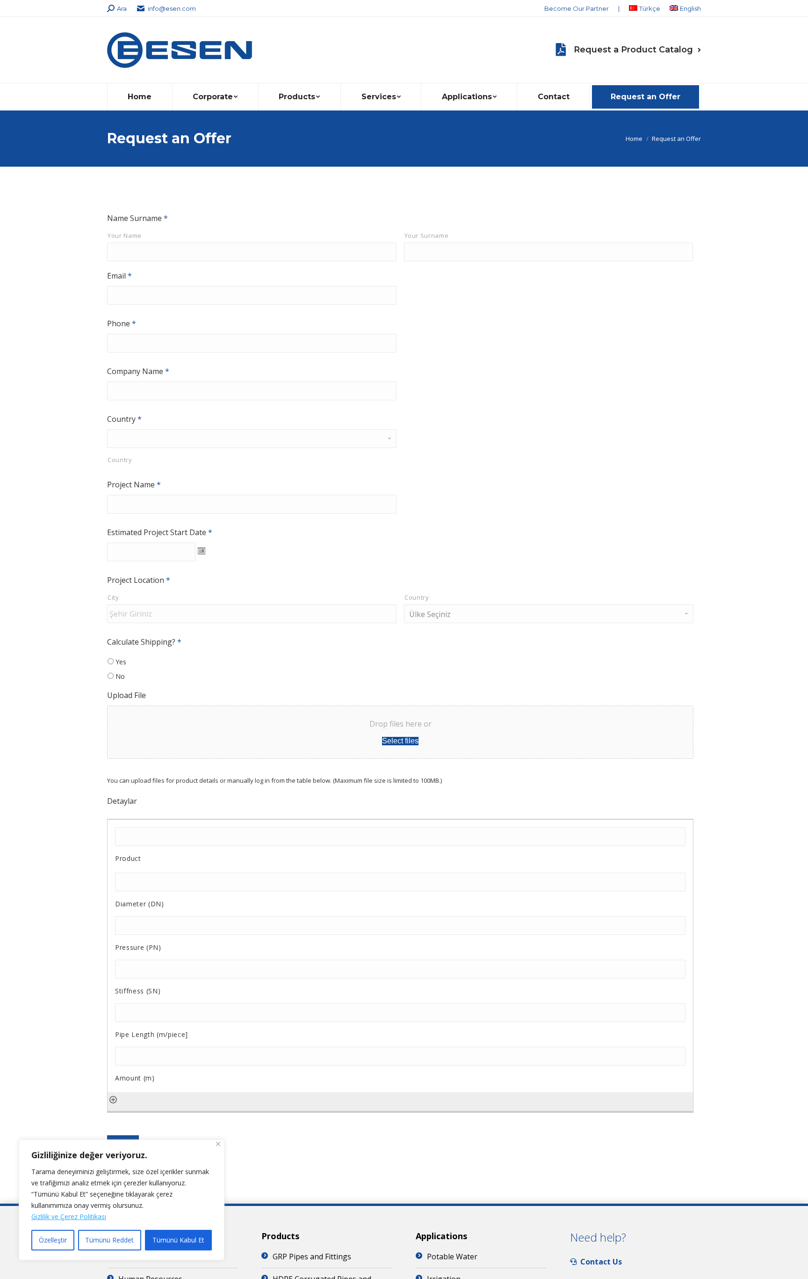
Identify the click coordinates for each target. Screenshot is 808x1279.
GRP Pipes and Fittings (312, 1256)
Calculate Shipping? (144, 642)
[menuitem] (576, 8)
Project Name (134, 484)
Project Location (138, 580)
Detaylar (122, 801)
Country (124, 419)
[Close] (218, 1144)
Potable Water (452, 1256)
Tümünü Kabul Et (178, 1239)
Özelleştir (53, 1239)
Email (119, 276)
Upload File (126, 695)
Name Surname (137, 218)
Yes (120, 661)
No (120, 676)
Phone (121, 323)
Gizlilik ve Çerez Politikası (68, 1216)
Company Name (138, 371)
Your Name (125, 235)
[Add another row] (113, 1099)
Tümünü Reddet (109, 1239)
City (113, 597)
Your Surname (426, 235)
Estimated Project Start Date (159, 532)
